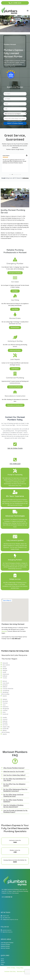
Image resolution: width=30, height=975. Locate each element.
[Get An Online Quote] (15, 444)
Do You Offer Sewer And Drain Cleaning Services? (13, 795)
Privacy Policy (19, 967)
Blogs (2, 964)
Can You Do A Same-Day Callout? (14, 775)
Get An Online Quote (15, 448)
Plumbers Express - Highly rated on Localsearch (10, 74)
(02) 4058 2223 (15, 464)
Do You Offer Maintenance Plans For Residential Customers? (15, 790)
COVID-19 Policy (11, 967)
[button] (27, 10)
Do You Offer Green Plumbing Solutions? (13, 800)
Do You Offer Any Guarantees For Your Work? (14, 779)
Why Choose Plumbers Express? (13, 768)
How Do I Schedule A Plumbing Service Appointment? (13, 806)
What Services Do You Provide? (13, 771)
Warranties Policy (21, 971)
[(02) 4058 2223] (15, 460)
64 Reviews (26, 178)
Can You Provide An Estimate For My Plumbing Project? (15, 811)
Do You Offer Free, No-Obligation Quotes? (14, 785)
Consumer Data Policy (10, 971)
